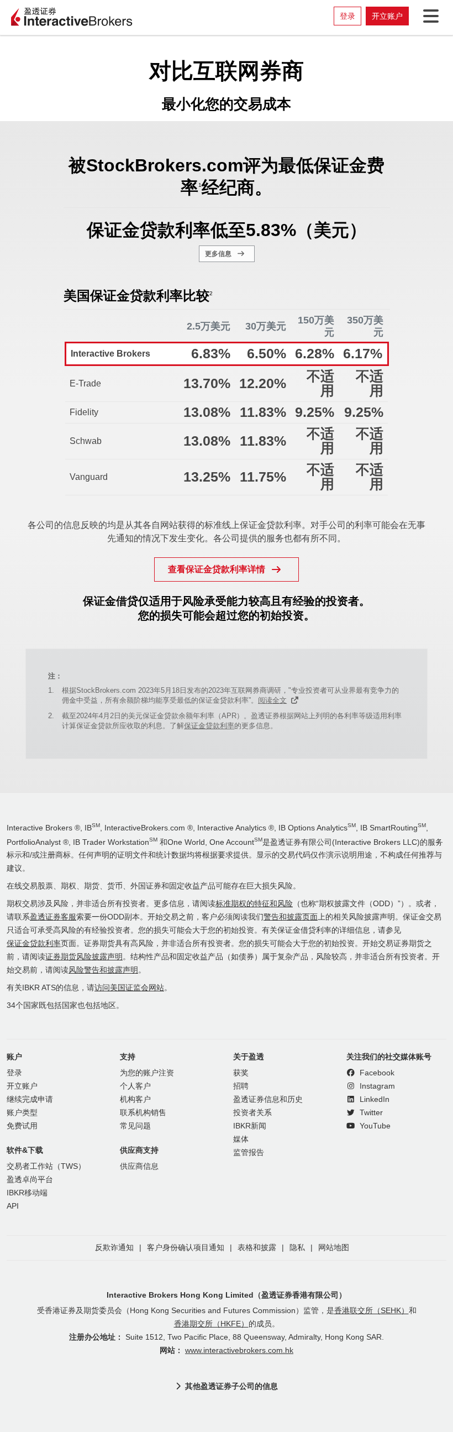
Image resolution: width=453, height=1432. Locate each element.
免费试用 (22, 1126)
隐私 (297, 1247)
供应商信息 (139, 1166)
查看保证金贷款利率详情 (216, 569)
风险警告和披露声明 (103, 970)
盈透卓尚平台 (30, 1179)
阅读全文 (272, 700)
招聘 (241, 1086)
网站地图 (333, 1247)
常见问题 (135, 1126)
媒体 (241, 1139)
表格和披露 (257, 1247)
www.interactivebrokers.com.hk (239, 1350)
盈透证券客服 (53, 917)
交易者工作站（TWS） (46, 1166)
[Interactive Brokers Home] (72, 18)
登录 (347, 16)
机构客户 (135, 1099)
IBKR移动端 (27, 1193)
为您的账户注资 (147, 1073)
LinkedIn (373, 1099)
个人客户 (135, 1086)
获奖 (241, 1073)
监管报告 (248, 1152)
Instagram (376, 1086)
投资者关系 (252, 1113)
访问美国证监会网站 (129, 988)
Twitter (370, 1113)
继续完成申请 (30, 1099)
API (13, 1206)
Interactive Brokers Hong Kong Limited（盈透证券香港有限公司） (226, 1294)
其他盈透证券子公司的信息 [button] (231, 1386)
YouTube (374, 1126)
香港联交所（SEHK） (371, 1310)
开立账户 (387, 16)
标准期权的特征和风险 (254, 904)
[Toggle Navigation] (428, 16)
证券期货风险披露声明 (84, 957)
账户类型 (22, 1113)
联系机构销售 (143, 1113)
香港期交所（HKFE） (211, 1324)
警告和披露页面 (291, 917)
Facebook (375, 1073)
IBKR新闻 (249, 1126)
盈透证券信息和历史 (268, 1099)
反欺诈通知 (114, 1247)
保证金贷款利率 (209, 726)
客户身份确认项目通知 (185, 1247)
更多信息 (218, 254)
